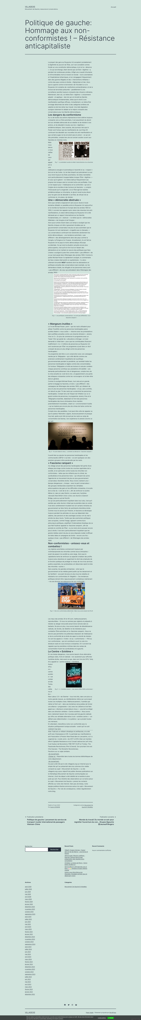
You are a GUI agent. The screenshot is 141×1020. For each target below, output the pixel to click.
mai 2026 (28, 894)
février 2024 (29, 962)
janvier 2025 (29, 934)
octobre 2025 (29, 911)
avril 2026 (28, 896)
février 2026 (29, 901)
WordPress (112, 1012)
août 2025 (28, 916)
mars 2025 (28, 929)
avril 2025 (28, 927)
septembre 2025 (30, 914)
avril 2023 (28, 984)
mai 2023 (28, 982)
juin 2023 (28, 979)
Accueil (113, 7)
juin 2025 (28, 922)
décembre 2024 (30, 937)
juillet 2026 (28, 889)
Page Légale (89, 1012)
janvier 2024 (29, 964)
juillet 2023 (28, 977)
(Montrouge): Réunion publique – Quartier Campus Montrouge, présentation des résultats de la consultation (75, 858)
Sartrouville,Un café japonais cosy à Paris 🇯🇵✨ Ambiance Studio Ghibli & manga (76, 868)
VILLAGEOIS (30, 7)
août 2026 (28, 886)
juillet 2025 (28, 919)
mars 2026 (28, 899)
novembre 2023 (30, 969)
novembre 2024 (30, 939)
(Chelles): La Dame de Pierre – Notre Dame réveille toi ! (76, 863)
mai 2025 (28, 924)
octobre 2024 (29, 942)
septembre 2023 (30, 974)
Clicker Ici (52, 756)
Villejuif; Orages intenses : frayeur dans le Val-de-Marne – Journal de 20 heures (76, 851)
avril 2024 (28, 957)
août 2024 (28, 947)
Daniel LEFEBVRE (55, 807)
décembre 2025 (30, 907)
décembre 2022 (30, 994)
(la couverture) (54, 754)
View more (66, 1018)
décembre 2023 (30, 967)
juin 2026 (28, 891)
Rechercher (28, 846)
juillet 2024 (28, 949)
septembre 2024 (30, 944)
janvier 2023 (29, 992)
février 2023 (29, 989)
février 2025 (29, 932)
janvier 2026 (29, 904)
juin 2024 (28, 952)
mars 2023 (28, 987)
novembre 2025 (30, 909)
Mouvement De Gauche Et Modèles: (76, 886)
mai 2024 (28, 954)
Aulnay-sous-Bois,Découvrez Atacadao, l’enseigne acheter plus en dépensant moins (76, 874)
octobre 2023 (29, 972)
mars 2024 (28, 959)
